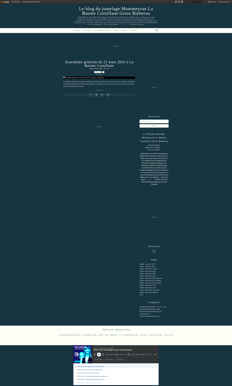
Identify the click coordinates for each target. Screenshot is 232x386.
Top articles (100, 335)
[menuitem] (77, 30)
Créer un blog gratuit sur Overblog (88, 335)
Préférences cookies (168, 335)
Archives (124, 30)
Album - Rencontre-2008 (148, 273)
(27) (145, 314)
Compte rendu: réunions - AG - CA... (99, 68)
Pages (116, 30)
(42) (151, 311)
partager (110, 359)
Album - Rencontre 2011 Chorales (150, 280)
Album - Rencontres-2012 (148, 288)
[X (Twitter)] (179, 2)
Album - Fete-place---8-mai (148, 269)
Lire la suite (99, 90)
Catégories (87, 30)
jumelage (155, 182)
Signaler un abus (114, 335)
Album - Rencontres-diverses (149, 292)
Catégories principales (102, 30)
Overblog (127, 330)
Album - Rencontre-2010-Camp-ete (151, 278)
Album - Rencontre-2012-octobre (150, 283)
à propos (120, 359)
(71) (153, 307)
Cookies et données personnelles (155, 335)
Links (141, 295)
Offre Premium (143, 335)
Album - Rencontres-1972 (148, 285)
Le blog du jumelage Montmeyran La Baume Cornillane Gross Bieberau (116, 11)
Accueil (77, 30)
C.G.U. (121, 335)
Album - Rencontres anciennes (149, 290)
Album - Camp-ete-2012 (147, 266)
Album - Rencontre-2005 (148, 271)
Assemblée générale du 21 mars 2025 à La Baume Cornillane (99, 64)
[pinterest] (182, 2)
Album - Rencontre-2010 (148, 276)
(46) (150, 309)
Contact (134, 30)
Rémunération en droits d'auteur (131, 335)
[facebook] (176, 2)
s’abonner (99, 359)
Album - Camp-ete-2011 (147, 264)
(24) (149, 316)
